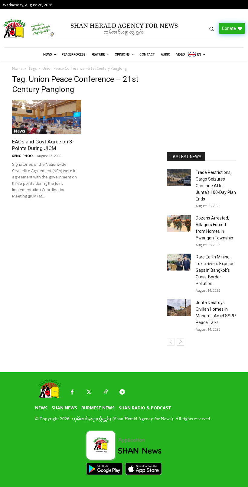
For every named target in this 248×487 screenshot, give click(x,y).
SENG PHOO (22, 155)
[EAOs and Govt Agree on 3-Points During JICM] (46, 117)
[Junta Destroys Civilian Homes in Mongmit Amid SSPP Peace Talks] (179, 307)
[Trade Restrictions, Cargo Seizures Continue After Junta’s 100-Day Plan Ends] (179, 177)
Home (17, 68)
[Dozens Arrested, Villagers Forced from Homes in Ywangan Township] (179, 223)
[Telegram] (122, 392)
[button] (211, 28)
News (19, 131)
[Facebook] (72, 392)
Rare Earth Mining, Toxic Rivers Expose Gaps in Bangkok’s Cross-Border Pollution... (214, 270)
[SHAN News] (31, 28)
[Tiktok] (105, 392)
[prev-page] (171, 342)
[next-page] (180, 342)
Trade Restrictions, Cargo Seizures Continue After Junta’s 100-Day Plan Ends (216, 185)
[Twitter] (89, 392)
